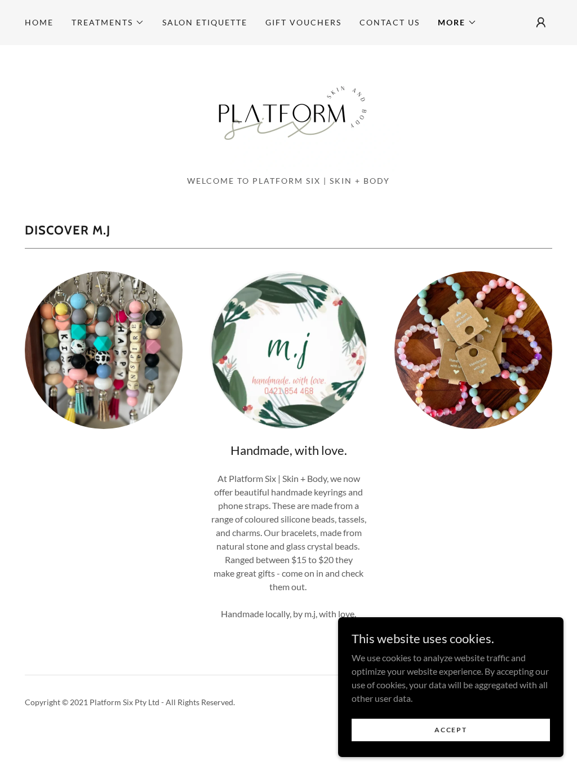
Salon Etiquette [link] (204, 22)
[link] (288, 113)
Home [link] (39, 22)
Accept (450, 729)
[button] (108, 22)
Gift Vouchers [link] (303, 22)
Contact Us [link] (389, 22)
